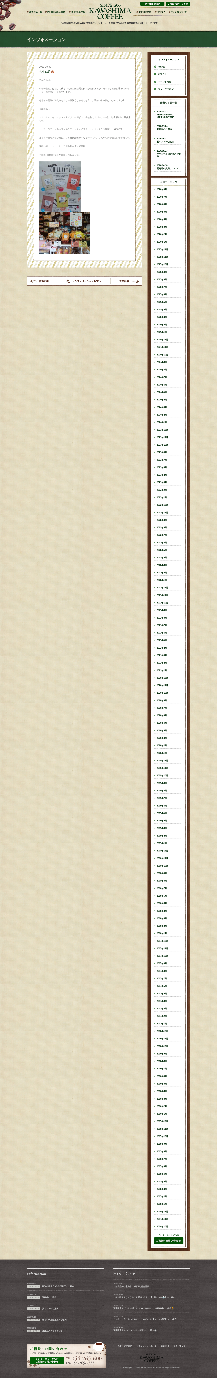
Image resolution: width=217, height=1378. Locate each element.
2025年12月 (162, 249)
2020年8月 (162, 700)
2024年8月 (162, 370)
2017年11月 (162, 948)
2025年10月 (162, 264)
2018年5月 (162, 903)
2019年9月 (162, 783)
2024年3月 (162, 407)
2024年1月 (162, 422)
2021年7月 (162, 625)
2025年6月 (162, 294)
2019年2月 (162, 836)
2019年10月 (162, 775)
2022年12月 (162, 505)
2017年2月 (162, 1016)
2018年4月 (162, 911)
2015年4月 (162, 1181)
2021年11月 (162, 595)
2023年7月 (162, 460)
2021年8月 (162, 618)
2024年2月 (162, 415)
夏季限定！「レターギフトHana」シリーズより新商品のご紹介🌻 (143, 1308)
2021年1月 (162, 670)
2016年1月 (162, 1114)
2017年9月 (162, 963)
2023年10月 (162, 445)
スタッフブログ (165, 89)
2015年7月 (162, 1159)
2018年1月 (162, 933)
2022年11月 (162, 512)
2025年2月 (162, 325)
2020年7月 (162, 708)
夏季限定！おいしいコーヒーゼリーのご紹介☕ (135, 1330)
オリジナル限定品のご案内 (169, 154)
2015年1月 (162, 1204)
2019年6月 (162, 806)
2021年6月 (162, 633)
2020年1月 (162, 753)
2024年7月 (162, 377)
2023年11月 (162, 437)
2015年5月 (162, 1174)
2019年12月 (162, 760)
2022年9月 (162, 520)
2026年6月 (162, 204)
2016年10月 (162, 1046)
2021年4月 (162, 648)
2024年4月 (162, 400)
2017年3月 (162, 1008)
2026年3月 (162, 227)
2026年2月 (162, 234)
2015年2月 (162, 1196)
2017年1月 (162, 1024)
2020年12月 (162, 678)
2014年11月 (162, 1219)
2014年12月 (162, 1211)
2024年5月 (162, 392)
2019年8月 (162, 790)
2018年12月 (162, 851)
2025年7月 (162, 287)
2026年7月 (162, 197)
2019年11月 (162, 768)
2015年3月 (162, 1189)
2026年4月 (162, 219)
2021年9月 (162, 610)
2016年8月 (162, 1061)
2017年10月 (162, 956)
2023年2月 (162, 490)
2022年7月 (162, 535)
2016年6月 (162, 1076)
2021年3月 (162, 655)
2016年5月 (162, 1084)
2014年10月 (162, 1226)
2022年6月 (162, 542)
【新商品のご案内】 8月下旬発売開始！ (132, 1286)
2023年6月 (162, 467)
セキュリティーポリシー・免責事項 (152, 1346)
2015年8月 (162, 1151)
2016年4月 (162, 1091)
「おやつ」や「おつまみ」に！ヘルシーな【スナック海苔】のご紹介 (144, 1319)
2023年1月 (162, 497)
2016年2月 (162, 1106)
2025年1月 (162, 332)
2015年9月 (162, 1144)
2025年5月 (162, 302)
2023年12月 (162, 430)
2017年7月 (162, 978)
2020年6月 (162, 715)
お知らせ (162, 74)
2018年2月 (162, 926)
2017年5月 (162, 994)
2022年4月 (162, 557)
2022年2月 (162, 573)
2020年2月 (162, 745)
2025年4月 (162, 309)
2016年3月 (162, 1099)
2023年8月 (162, 452)
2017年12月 (162, 941)
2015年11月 (162, 1129)
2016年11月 (162, 1038)
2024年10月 (162, 355)
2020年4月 (162, 730)
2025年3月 (162, 317)
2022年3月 (162, 565)
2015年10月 (162, 1136)
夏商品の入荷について (168, 167)
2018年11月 (162, 858)
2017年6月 (162, 986)
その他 (161, 67)
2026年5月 (162, 212)
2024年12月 (162, 339)
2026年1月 (162, 242)
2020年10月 (162, 693)
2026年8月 (162, 189)
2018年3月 (162, 918)
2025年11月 (162, 257)
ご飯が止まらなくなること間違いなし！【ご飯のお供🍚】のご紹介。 (145, 1297)
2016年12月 (162, 1031)
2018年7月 (162, 888)
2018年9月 (162, 873)
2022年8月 (162, 527)
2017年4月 (162, 1001)
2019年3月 (162, 828)
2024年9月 (162, 362)
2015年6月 (162, 1166)
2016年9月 (162, 1054)
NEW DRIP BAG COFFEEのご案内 (165, 114)
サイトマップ (179, 1346)
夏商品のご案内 (164, 128)
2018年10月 (162, 866)
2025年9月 (162, 272)
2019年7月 (162, 798)
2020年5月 (162, 723)
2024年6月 (162, 385)
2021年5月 (162, 640)
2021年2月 (162, 663)
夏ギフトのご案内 (165, 140)
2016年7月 (162, 1069)
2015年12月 (162, 1121)
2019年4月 (162, 821)
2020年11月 (162, 685)
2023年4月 (162, 475)
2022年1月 (162, 580)
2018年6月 (162, 896)
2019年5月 (162, 813)
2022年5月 (162, 550)
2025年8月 (162, 279)
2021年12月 (162, 587)
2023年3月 (162, 482)
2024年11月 (162, 347)
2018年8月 (162, 881)
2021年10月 (162, 603)
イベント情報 (164, 82)
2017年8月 (162, 971)
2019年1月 (162, 843)
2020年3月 (162, 738)
